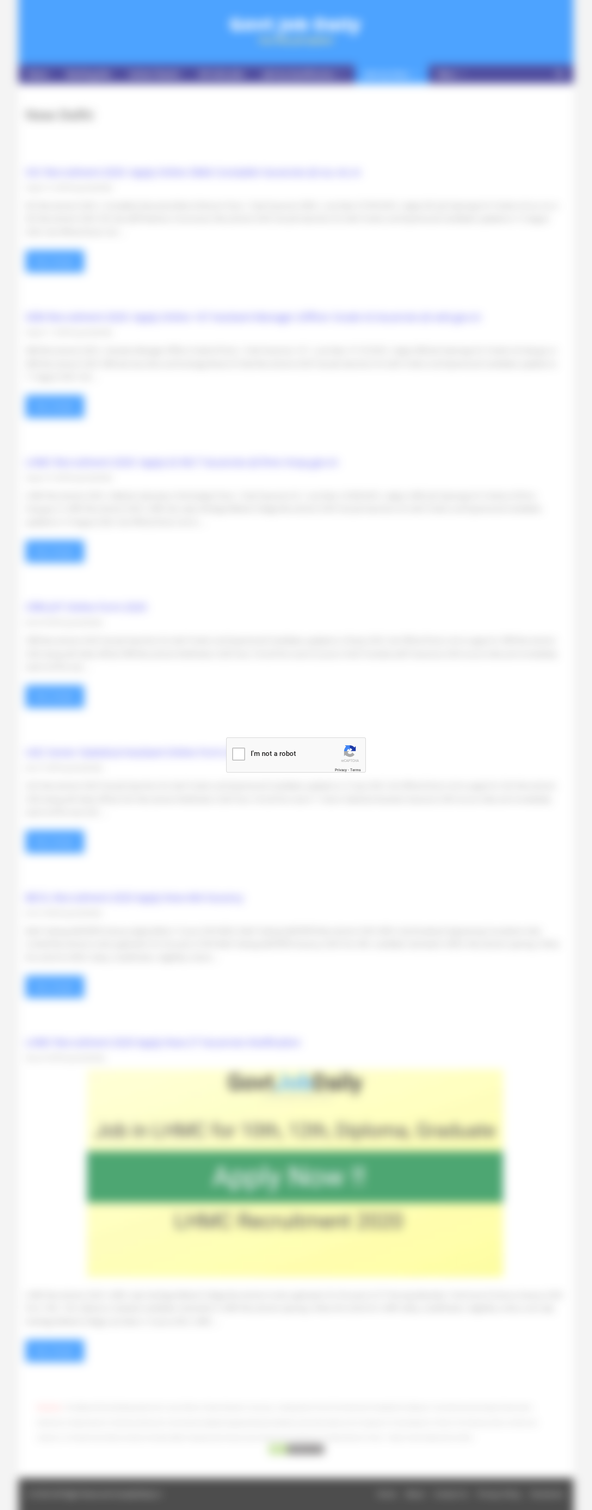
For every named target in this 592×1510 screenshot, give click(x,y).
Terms (355, 770)
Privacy (341, 770)
